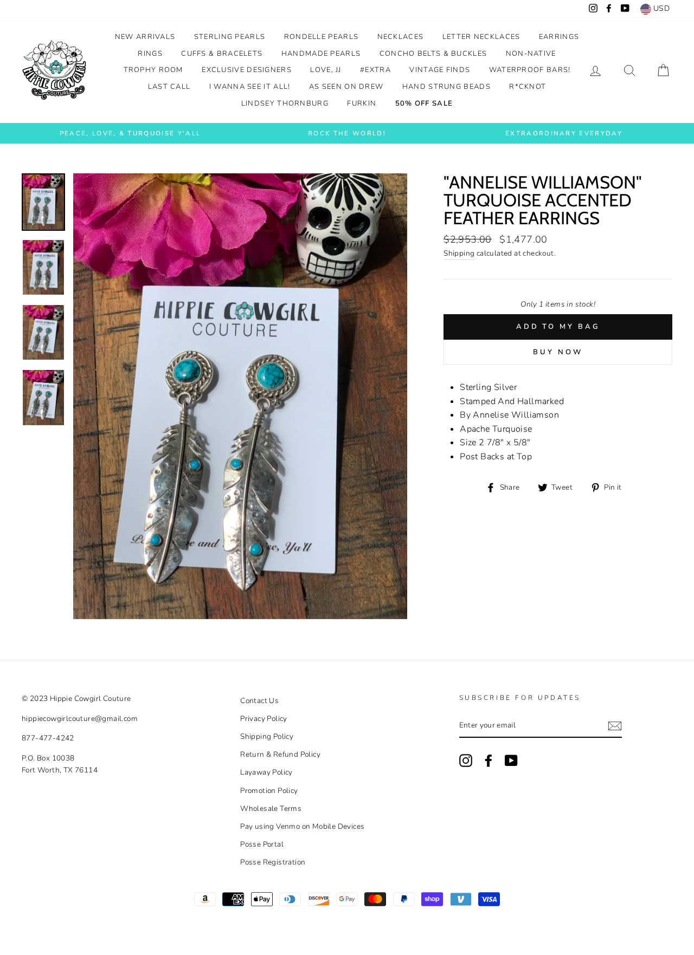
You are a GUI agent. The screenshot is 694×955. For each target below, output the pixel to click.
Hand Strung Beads (446, 87)
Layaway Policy (266, 772)
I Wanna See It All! (250, 87)
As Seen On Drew (346, 87)
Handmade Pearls (321, 54)
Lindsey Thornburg (285, 103)
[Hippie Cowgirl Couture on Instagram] (465, 760)
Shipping (459, 253)
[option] (130, 133)
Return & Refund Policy (280, 754)
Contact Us (259, 701)
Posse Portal (262, 844)
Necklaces (400, 37)
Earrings (559, 37)
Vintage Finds (439, 70)
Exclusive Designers (247, 70)
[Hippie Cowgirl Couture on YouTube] (511, 760)
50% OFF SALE (424, 103)
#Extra (375, 70)
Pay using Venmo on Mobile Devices (302, 826)
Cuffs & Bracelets (221, 54)
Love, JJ (325, 70)
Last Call (169, 87)
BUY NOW (557, 352)
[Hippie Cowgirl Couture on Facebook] (488, 760)
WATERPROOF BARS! (530, 70)
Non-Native (531, 54)
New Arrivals (145, 37)
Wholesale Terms (270, 808)
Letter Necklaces (481, 37)
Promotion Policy (269, 790)
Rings (150, 54)
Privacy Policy (263, 718)
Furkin (361, 103)
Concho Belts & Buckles (433, 54)
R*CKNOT (527, 87)
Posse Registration (272, 862)
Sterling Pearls (230, 37)
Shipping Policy (266, 736)
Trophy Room (153, 70)
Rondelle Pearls (321, 37)
